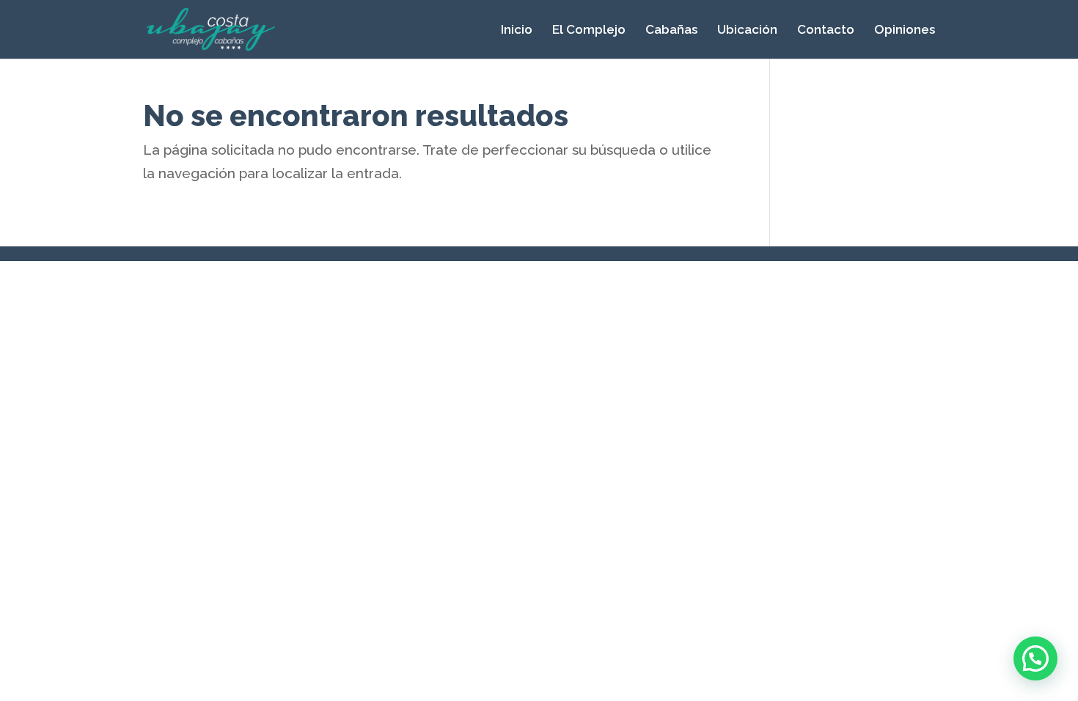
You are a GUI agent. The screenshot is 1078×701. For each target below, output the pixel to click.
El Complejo (589, 30)
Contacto (825, 30)
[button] (1035, 658)
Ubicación (747, 30)
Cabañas (671, 30)
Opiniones (904, 30)
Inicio (516, 30)
